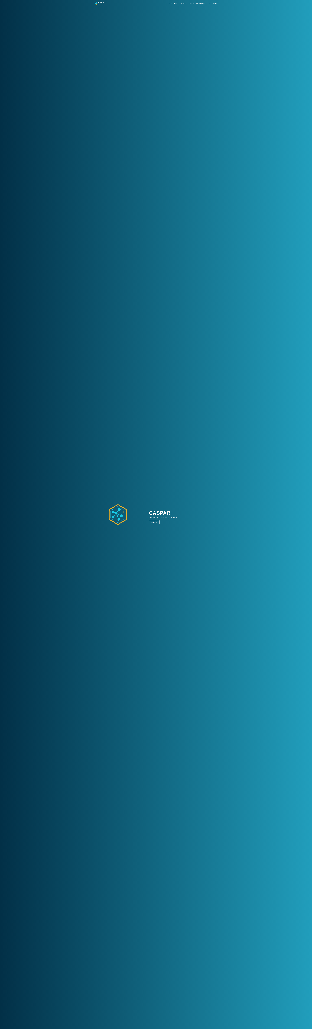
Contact (215, 3)
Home (170, 3)
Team (209, 3)
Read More (154, 522)
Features (191, 3)
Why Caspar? (183, 3)
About (176, 3)
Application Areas (200, 3)
